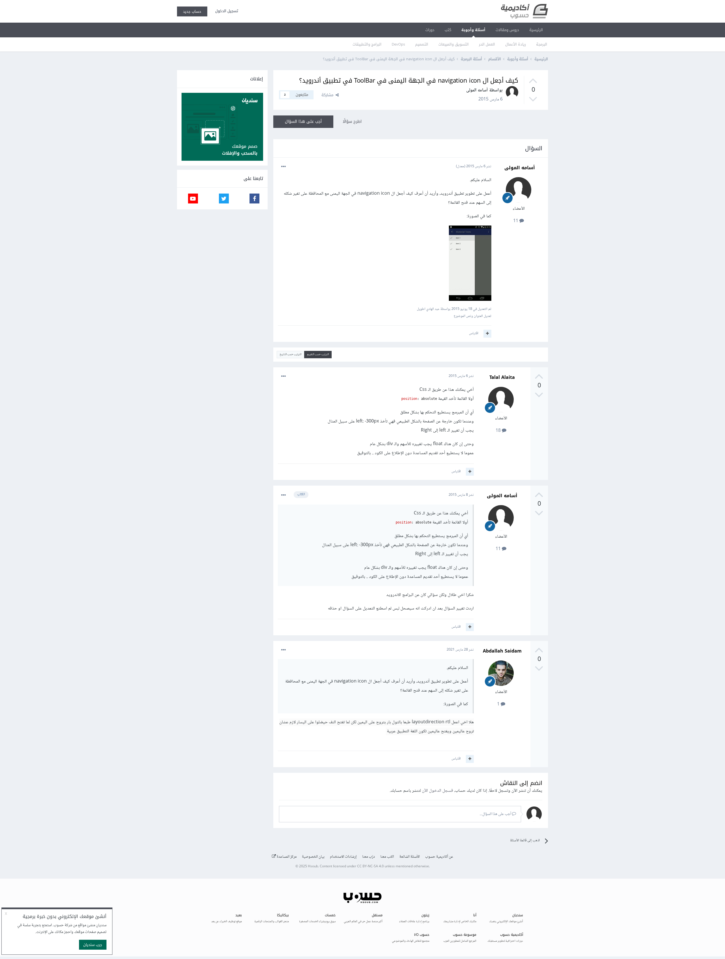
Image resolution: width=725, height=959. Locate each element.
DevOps (398, 44)
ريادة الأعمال (515, 44)
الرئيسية (536, 29)
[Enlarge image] (470, 264)
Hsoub (313, 867)
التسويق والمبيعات (453, 44)
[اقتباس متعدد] (487, 334)
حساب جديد (192, 11)
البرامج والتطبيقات (367, 44)
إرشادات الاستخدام (343, 856)
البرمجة (541, 44)
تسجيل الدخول (225, 10)
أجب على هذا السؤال (303, 121)
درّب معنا (368, 856)
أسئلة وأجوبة (473, 29)
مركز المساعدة (286, 856)
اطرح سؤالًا (352, 121)
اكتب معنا (387, 856)
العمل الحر (487, 44)
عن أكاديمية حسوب (439, 856)
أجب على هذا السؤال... (496, 814)
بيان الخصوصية (313, 856)
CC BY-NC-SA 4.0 (370, 867)
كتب (448, 29)
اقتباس (473, 333)
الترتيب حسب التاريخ (290, 354)
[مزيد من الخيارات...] (283, 166)
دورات (429, 29)
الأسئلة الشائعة (409, 856)
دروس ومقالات (507, 29)
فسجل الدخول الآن (437, 791)
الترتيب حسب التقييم (318, 354)
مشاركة (328, 94)
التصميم (421, 44)
